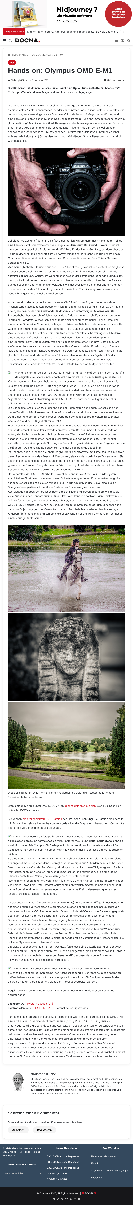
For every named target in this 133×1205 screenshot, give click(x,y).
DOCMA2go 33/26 (57, 1179)
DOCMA (89, 1193)
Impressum (97, 1177)
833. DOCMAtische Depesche (63, 1162)
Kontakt (95, 1163)
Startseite (15, 55)
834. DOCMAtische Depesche (63, 1156)
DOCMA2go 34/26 (57, 1173)
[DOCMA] (28, 40)
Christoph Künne (19, 80)
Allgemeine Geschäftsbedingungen (110, 1170)
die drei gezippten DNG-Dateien (42, 819)
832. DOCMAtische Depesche (63, 1167)
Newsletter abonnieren (103, 1156)
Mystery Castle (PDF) (40, 1003)
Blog (25, 55)
